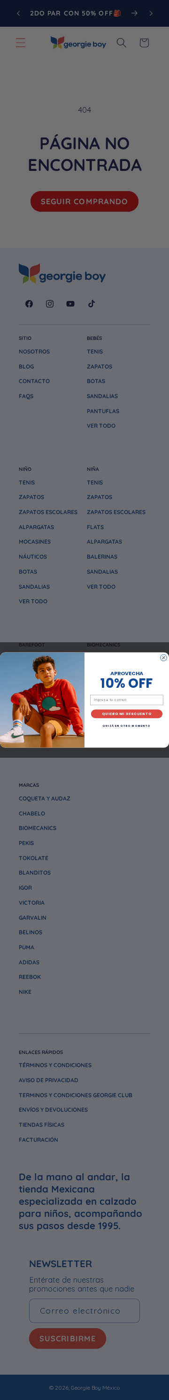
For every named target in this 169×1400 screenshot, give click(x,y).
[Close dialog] (164, 657)
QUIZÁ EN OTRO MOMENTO (127, 726)
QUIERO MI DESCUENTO (126, 713)
